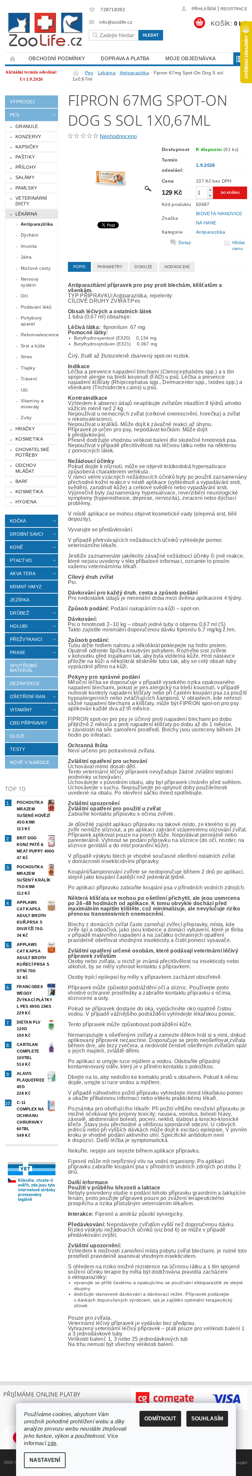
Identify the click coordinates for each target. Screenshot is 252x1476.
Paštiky (25, 157)
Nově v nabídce (30, 762)
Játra (26, 257)
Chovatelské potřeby (32, 452)
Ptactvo (21, 560)
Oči (24, 295)
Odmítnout (160, 1418)
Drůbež (19, 613)
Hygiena (25, 501)
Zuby (26, 417)
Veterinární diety (31, 201)
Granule (26, 126)
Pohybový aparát (31, 320)
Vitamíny (21, 709)
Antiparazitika (37, 224)
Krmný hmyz (26, 586)
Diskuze (143, 267)
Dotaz (184, 242)
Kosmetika (29, 439)
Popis (79, 267)
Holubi (19, 626)
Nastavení (45, 1460)
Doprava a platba (125, 58)
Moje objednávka (190, 58)
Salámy (24, 177)
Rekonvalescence (39, 334)
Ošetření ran (27, 696)
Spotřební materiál (23, 668)
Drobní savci (26, 534)
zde (52, 1443)
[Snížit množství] (210, 195)
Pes (14, 114)
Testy (17, 749)
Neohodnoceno (118, 136)
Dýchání (29, 235)
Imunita (29, 246)
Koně (16, 547)
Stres (26, 356)
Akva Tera (22, 573)
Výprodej (22, 101)
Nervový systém (29, 282)
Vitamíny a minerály (32, 403)
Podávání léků (36, 307)
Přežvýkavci (26, 639)
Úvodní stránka (13, 58)
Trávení (29, 378)
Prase (18, 652)
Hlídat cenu (238, 245)
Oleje (17, 736)
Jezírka (19, 599)
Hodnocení (177, 267)
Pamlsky (26, 188)
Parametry (110, 267)
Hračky (25, 428)
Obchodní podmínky (57, 58)
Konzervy (28, 136)
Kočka (18, 520)
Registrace (233, 9)
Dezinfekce (25, 683)
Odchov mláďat (25, 468)
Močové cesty (36, 268)
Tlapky (28, 367)
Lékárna (26, 213)
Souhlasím (207, 1418)
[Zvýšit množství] (210, 190)
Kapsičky (27, 146)
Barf (21, 481)
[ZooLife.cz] (45, 30)
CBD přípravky (28, 722)
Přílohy (25, 167)
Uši (24, 390)
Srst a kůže (33, 345)
